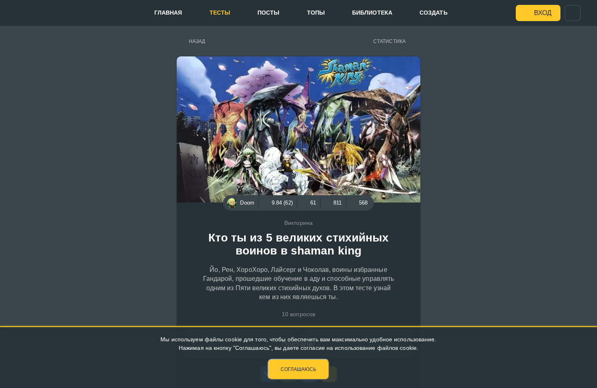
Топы (316, 12)
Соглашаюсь (298, 369)
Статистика (389, 41)
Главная (168, 12)
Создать (434, 12)
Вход (543, 12)
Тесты (220, 12)
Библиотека (372, 12)
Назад (197, 41)
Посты (268, 12)
